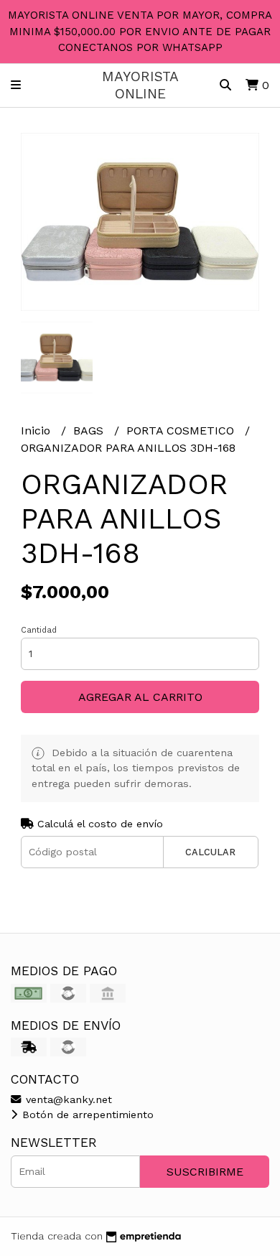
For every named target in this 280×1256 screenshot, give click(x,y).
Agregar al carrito (140, 697)
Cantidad (39, 630)
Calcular (210, 852)
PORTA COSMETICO (182, 430)
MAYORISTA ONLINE (140, 84)
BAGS (90, 430)
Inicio (37, 430)
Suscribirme (205, 1171)
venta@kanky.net (67, 1099)
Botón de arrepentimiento (86, 1114)
